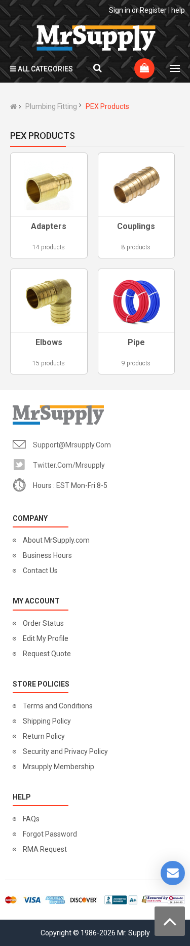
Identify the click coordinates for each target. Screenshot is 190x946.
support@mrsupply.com (72, 445)
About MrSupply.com (56, 540)
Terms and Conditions (58, 706)
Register (153, 10)
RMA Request (45, 849)
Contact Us (40, 570)
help (178, 10)
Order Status (43, 623)
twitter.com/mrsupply (69, 465)
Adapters (48, 226)
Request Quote (47, 654)
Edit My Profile (45, 638)
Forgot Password (50, 834)
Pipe (136, 342)
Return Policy (44, 736)
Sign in (119, 10)
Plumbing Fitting (51, 106)
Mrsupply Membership (58, 767)
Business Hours (47, 555)
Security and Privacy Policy (65, 751)
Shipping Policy (47, 721)
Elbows (48, 342)
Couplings (136, 226)
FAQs (31, 819)
